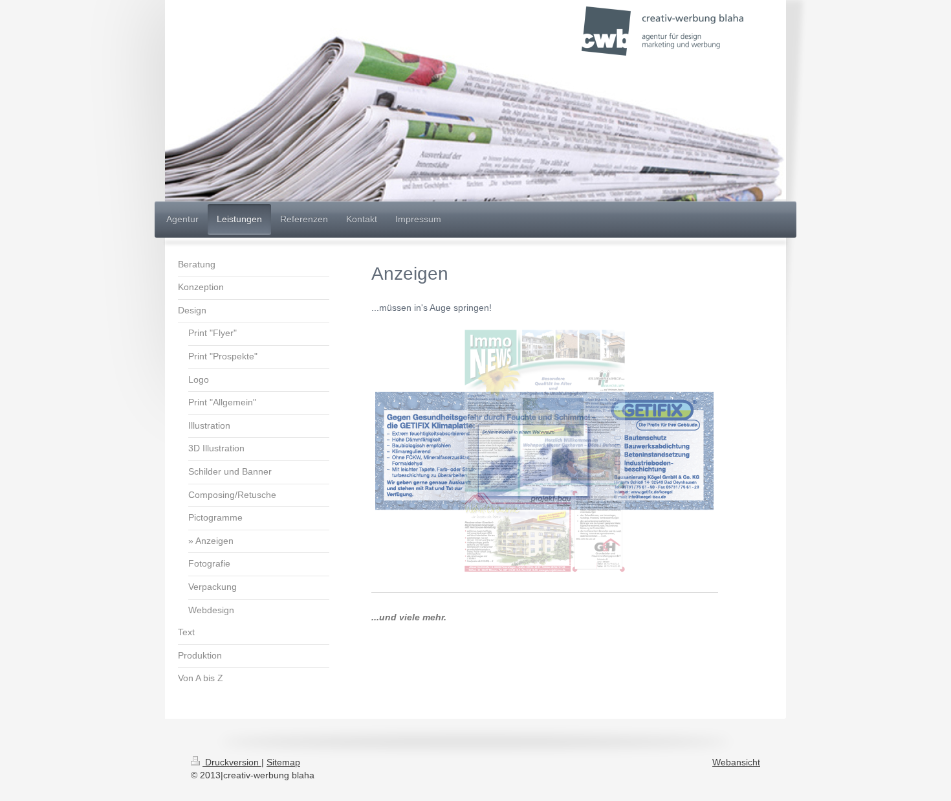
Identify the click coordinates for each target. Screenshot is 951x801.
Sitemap (283, 762)
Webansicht (736, 762)
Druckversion (231, 762)
